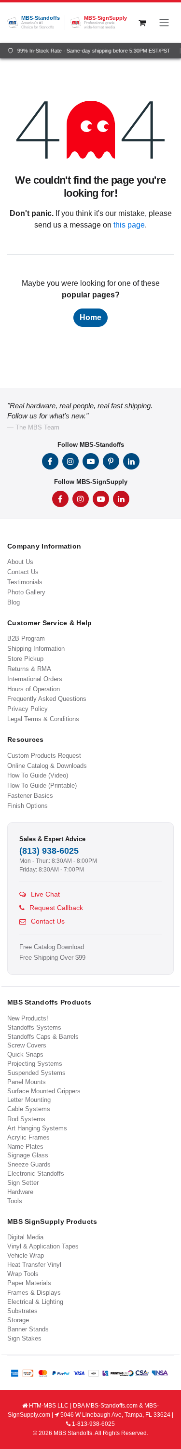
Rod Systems (26, 1119)
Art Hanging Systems (37, 1128)
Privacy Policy (27, 708)
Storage (18, 1320)
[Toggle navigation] (164, 22)
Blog (13, 602)
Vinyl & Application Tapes (43, 1246)
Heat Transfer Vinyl (34, 1264)
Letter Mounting (29, 1099)
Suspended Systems (36, 1072)
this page (129, 225)
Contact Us (23, 572)
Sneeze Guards (29, 1164)
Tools (14, 1201)
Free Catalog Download (51, 947)
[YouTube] (91, 461)
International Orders (34, 679)
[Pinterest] (111, 461)
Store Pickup (25, 658)
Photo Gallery (26, 592)
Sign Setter (23, 1182)
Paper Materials (29, 1283)
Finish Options (27, 805)
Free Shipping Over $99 (52, 957)
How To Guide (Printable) (42, 785)
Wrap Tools (23, 1273)
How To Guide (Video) (37, 775)
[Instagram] (70, 461)
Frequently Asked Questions (46, 698)
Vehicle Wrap (25, 1255)
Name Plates (25, 1146)
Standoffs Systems (34, 1027)
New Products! (27, 1018)
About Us (20, 561)
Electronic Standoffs (35, 1173)
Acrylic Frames (28, 1137)
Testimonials (24, 582)
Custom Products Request (44, 755)
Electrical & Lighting (35, 1301)
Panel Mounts (26, 1082)
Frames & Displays (34, 1292)
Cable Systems (28, 1109)
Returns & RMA (29, 668)
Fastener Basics (30, 795)
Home (90, 317)
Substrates (22, 1311)
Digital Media (25, 1237)
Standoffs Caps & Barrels (43, 1036)
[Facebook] (50, 461)
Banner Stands (28, 1329)
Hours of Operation (33, 689)
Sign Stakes (24, 1338)
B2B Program (26, 638)
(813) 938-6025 (49, 851)
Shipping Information (36, 648)
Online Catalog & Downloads (47, 765)
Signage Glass (27, 1155)
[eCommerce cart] (142, 22)
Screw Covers (26, 1045)
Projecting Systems (34, 1063)
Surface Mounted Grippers (44, 1091)
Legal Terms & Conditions (43, 719)
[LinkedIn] (131, 461)
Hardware (20, 1191)
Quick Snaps (25, 1054)
